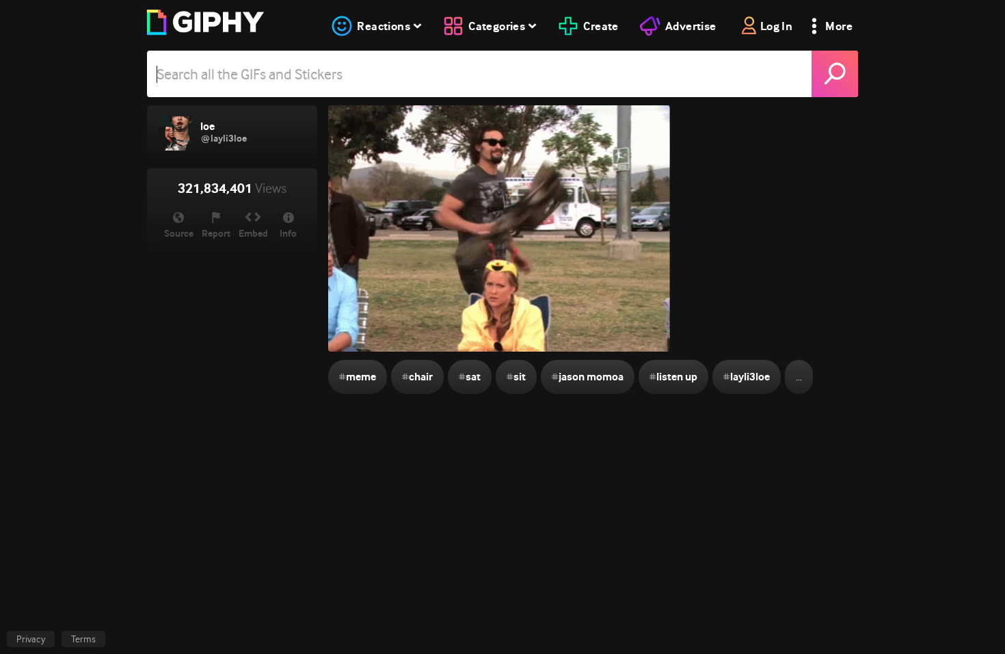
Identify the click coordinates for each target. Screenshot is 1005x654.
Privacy (30, 638)
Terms (83, 638)
